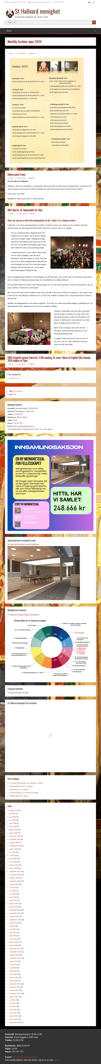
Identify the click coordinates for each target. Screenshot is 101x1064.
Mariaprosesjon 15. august (18, 796)
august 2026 (13, 810)
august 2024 (13, 884)
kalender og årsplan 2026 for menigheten (24, 614)
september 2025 (15, 846)
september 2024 (15, 881)
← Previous (12, 378)
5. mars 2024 (21, 214)
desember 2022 (14, 948)
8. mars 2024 (21, 53)
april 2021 (12, 1010)
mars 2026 (13, 826)
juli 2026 (12, 814)
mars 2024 (13, 900)
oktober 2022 (14, 955)
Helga (11, 214)
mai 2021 (12, 1006)
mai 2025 (12, 855)
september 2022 (15, 958)
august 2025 (13, 849)
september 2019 (15, 1022)
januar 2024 (13, 907)
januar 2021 (13, 1019)
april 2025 (12, 859)
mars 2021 (13, 1013)
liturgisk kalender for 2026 (19, 692)
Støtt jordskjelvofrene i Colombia (21, 786)
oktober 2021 (14, 990)
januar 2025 (13, 868)
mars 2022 (13, 974)
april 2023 (12, 936)
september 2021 (15, 993)
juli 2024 (12, 887)
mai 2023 (12, 932)
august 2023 (13, 923)
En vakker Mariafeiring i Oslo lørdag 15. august (26, 783)
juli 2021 (12, 1000)
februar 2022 (13, 977)
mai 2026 (12, 820)
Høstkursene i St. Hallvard (18, 789)
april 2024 (12, 897)
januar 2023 (13, 945)
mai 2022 (12, 968)
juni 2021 (12, 1003)
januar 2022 (13, 981)
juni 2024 (12, 891)
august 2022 (13, 961)
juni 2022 (12, 965)
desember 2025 (14, 836)
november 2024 (14, 875)
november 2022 (14, 952)
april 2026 (12, 823)
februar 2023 (13, 942)
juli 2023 (12, 926)
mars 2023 (13, 939)
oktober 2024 (14, 878)
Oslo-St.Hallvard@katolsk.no (23, 426)
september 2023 (15, 920)
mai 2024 (12, 894)
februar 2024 (13, 904)
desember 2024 (14, 871)
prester (50, 429)
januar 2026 (13, 833)
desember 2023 (14, 910)
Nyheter (32, 53)
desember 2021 (14, 984)
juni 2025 (12, 852)
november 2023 (14, 913)
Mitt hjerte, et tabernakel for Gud (25, 210)
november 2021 (14, 987)
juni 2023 (12, 929)
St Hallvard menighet (37, 11)
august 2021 (13, 997)
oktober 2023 (14, 916)
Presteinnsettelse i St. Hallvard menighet (24, 793)
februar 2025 (13, 865)
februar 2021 (13, 1016)
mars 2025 (13, 862)
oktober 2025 (14, 843)
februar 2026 (13, 830)
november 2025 (14, 839)
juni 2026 (12, 817)
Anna (11, 53)
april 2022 (12, 971)
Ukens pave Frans (16, 174)
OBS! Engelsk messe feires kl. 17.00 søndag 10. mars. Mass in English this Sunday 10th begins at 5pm (49, 359)
